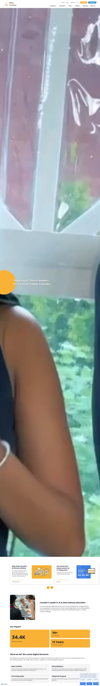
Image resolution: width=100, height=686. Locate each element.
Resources (85, 6)
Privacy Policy (87, 677)
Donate (83, 2)
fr (77, 2)
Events (63, 2)
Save (89, 683)
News (67, 2)
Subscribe (92, 2)
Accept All (96, 683)
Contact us (72, 2)
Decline (82, 683)
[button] (48, 587)
